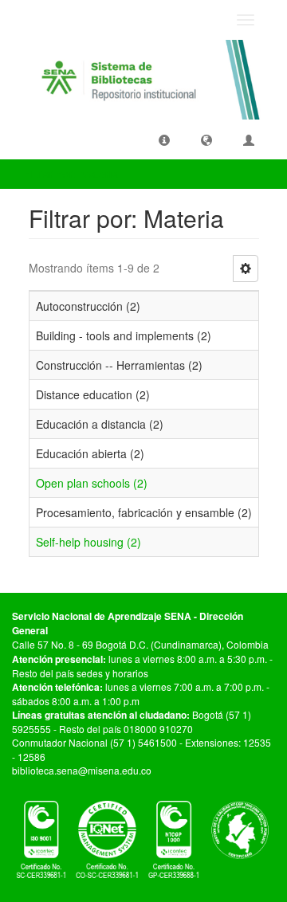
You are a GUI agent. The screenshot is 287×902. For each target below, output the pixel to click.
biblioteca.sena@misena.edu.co (81, 770)
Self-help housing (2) (88, 542)
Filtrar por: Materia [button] (72, 174)
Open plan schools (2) (91, 483)
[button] (164, 139)
